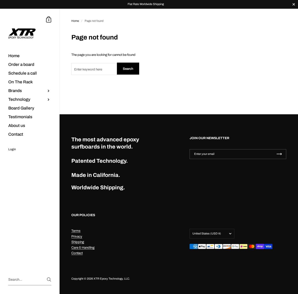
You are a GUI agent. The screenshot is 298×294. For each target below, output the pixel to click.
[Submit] (49, 279)
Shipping (77, 242)
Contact (77, 253)
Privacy (76, 236)
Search (128, 68)
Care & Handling (82, 247)
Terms (75, 230)
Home (75, 20)
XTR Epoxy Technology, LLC (111, 278)
